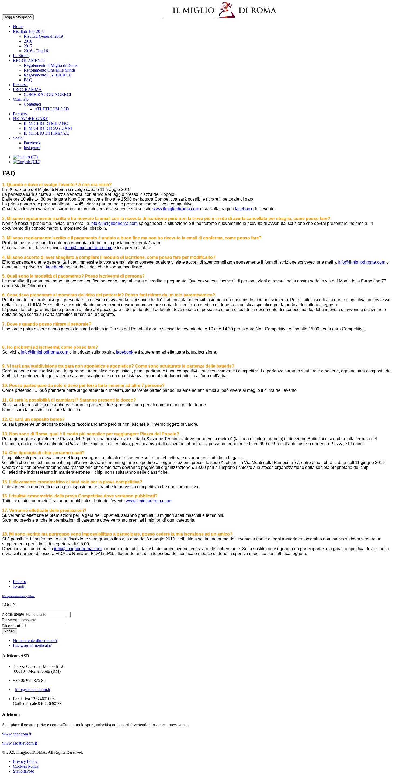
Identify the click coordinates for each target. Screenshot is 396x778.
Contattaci (32, 104)
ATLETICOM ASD (51, 109)
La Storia (21, 55)
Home (18, 26)
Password (10, 619)
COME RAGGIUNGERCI (47, 94)
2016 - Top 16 (36, 50)
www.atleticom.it (16, 734)
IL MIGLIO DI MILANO (46, 123)
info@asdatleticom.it (32, 689)
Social (18, 138)
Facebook (32, 143)
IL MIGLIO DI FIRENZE (46, 133)
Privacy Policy (25, 761)
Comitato (21, 99)
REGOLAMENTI (29, 60)
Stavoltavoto (23, 771)
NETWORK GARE (30, 118)
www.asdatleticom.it (19, 743)
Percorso (20, 84)
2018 (28, 41)
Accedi (9, 631)
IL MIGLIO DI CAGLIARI (48, 128)
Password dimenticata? (32, 645)
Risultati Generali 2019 (43, 36)
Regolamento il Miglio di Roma (51, 65)
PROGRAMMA (27, 89)
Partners (20, 113)
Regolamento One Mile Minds (49, 70)
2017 (28, 46)
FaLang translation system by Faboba (18, 596)
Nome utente (13, 614)
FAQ (28, 80)
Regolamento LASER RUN (48, 75)
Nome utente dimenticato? (35, 640)
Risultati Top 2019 (28, 31)
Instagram (32, 147)
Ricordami (11, 625)
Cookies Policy (26, 766)
